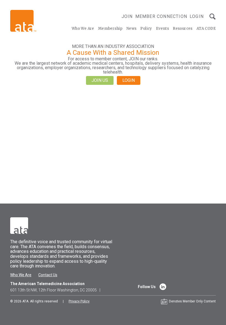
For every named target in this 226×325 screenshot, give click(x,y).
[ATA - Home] (23, 20)
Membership (110, 28)
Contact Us (47, 275)
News (132, 28)
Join (127, 16)
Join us (100, 80)
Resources (183, 28)
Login (197, 16)
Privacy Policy (79, 301)
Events (162, 28)
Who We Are (83, 28)
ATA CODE (206, 28)
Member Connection (161, 16)
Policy (146, 28)
